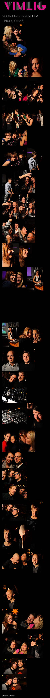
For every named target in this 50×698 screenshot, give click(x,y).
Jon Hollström (10, 696)
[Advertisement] (20, 306)
